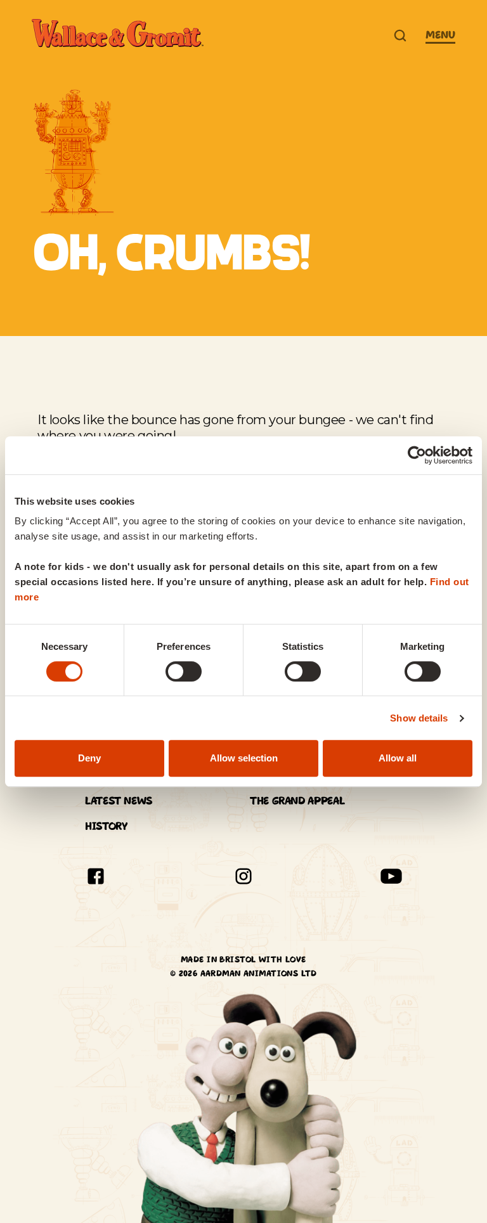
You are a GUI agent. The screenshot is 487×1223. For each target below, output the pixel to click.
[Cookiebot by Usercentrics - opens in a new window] (416, 455)
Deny (89, 758)
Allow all (398, 758)
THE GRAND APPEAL (297, 801)
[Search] (400, 35)
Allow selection (244, 758)
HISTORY (106, 826)
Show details (419, 718)
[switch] (184, 671)
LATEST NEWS (118, 801)
